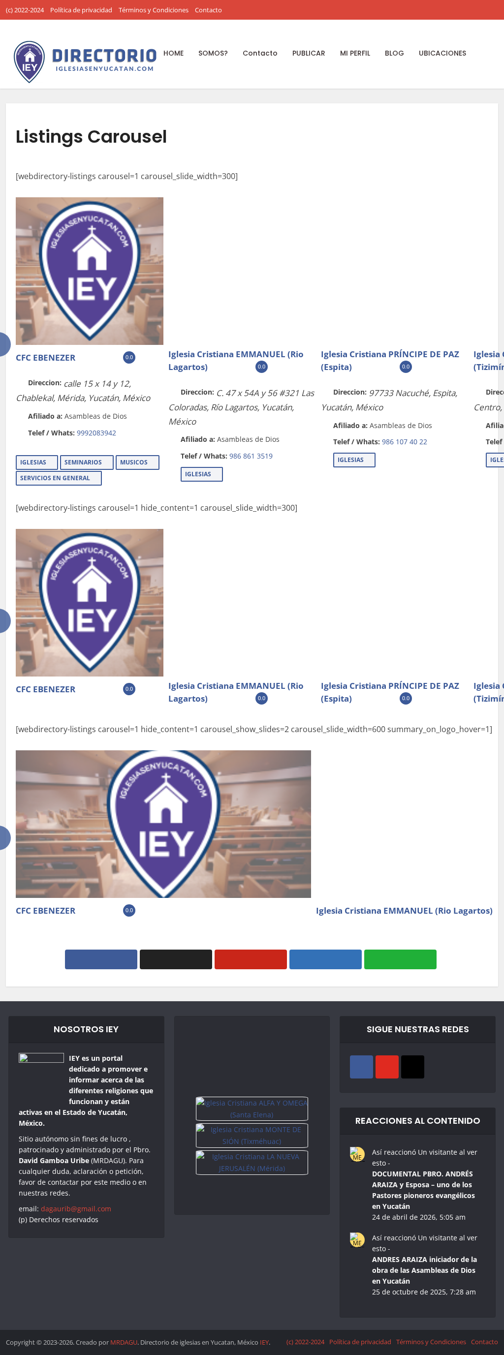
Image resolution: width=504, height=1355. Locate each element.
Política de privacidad (81, 9)
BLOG (394, 53)
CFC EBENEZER (45, 357)
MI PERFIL (355, 53)
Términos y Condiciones (154, 9)
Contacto (208, 9)
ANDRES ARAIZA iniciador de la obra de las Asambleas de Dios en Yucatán (424, 1270)
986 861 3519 (251, 456)
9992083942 (96, 432)
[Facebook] (361, 1066)
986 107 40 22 (404, 441)
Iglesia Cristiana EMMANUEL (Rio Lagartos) (404, 910)
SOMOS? (213, 53)
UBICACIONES (442, 53)
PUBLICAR (308, 53)
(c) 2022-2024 (25, 9)
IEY (264, 1342)
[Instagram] (412, 1066)
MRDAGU (123, 1342)
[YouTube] (387, 1066)
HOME (173, 53)
